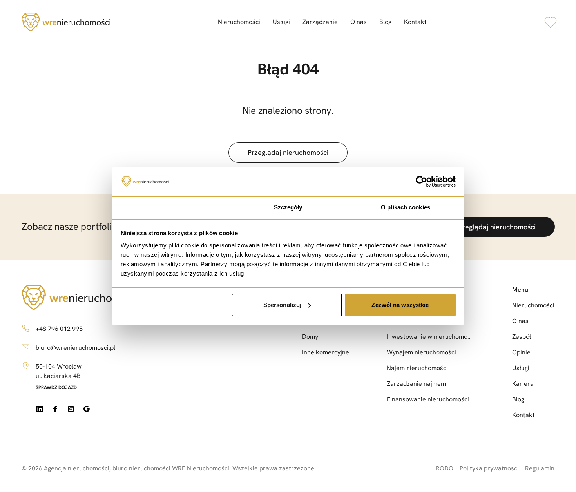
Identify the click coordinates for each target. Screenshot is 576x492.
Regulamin (539, 468)
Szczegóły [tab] (288, 207)
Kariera (523, 383)
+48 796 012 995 (59, 329)
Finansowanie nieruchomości (428, 399)
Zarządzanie (320, 22)
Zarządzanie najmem (416, 383)
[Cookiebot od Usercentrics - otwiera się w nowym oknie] (421, 181)
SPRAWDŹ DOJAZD (56, 387)
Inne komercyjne (325, 352)
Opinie (521, 352)
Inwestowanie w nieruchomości (431, 336)
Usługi (281, 22)
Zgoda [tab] (170, 207)
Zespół (521, 336)
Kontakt (415, 22)
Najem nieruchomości (417, 368)
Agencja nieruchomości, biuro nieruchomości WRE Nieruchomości (136, 468)
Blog (385, 22)
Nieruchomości (239, 22)
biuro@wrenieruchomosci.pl (75, 347)
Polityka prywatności (489, 468)
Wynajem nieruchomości (421, 352)
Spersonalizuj (282, 304)
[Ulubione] (550, 22)
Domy (310, 336)
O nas (358, 22)
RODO (444, 468)
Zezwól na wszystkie (400, 304)
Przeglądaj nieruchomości (288, 152)
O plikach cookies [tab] (405, 207)
